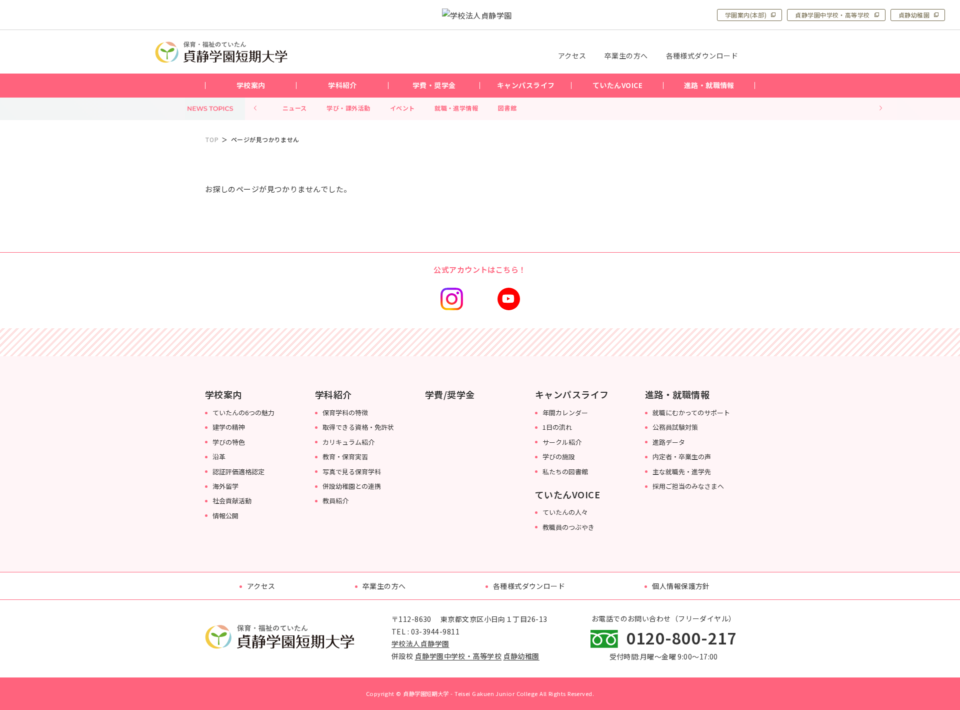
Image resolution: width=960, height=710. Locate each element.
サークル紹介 (562, 442)
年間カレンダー (565, 412)
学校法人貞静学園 (421, 643)
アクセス (261, 586)
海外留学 (225, 486)
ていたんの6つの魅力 (243, 412)
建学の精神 (228, 427)
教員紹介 (335, 500)
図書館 (507, 108)
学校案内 (223, 394)
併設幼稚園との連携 (351, 486)
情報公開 (225, 515)
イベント (402, 108)
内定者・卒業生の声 (681, 456)
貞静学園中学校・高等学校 (832, 15)
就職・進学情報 (456, 108)
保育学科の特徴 (345, 412)
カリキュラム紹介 (348, 442)
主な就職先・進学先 (681, 471)
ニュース (294, 108)
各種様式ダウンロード (529, 586)
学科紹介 (333, 394)
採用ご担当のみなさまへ (688, 486)
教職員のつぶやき (568, 527)
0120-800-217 (681, 637)
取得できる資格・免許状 (358, 427)
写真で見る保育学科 (351, 471)
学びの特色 (228, 442)
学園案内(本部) (746, 15)
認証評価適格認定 (238, 471)
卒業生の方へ (384, 586)
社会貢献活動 (232, 500)
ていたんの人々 (565, 512)
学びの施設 (558, 456)
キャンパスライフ (572, 394)
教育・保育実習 (345, 456)
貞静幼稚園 (914, 15)
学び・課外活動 (348, 108)
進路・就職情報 (677, 394)
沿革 (219, 456)
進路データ (668, 442)
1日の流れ (557, 427)
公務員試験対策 (675, 427)
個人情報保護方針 (681, 586)
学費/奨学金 (450, 394)
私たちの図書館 (565, 471)
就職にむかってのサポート (691, 412)
